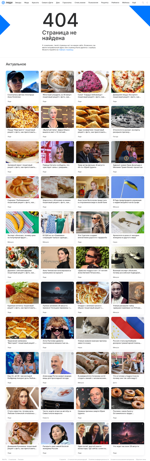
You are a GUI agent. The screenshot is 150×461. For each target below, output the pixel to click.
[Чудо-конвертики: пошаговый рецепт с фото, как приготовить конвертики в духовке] (92, 122)
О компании (12, 459)
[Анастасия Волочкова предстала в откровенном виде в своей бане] (92, 192)
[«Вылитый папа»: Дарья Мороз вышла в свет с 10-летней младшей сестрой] (57, 122)
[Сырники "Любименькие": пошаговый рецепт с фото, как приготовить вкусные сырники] (22, 192)
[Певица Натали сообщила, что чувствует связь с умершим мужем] (57, 157)
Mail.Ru (4, 459)
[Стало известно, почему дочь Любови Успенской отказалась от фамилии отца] (22, 403)
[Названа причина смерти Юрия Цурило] (92, 403)
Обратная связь (141, 459)
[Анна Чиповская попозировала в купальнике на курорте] (57, 263)
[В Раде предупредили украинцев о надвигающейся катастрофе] (127, 192)
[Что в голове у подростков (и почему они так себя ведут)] (127, 368)
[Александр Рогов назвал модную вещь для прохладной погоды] (57, 368)
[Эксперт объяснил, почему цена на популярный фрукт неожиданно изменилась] (22, 227)
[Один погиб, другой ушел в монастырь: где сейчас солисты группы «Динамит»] (92, 438)
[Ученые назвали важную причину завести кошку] (92, 333)
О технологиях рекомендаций (77, 459)
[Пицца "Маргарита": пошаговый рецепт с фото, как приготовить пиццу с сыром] (22, 122)
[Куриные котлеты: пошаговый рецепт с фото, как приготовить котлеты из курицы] (22, 298)
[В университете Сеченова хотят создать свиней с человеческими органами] (92, 368)
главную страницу (66, 50)
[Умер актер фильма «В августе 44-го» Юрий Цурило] (92, 157)
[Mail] (3, 2)
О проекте (63, 459)
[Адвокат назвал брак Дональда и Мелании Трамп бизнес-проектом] (127, 157)
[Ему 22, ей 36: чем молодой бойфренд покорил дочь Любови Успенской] (22, 368)
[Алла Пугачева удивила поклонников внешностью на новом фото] (57, 333)
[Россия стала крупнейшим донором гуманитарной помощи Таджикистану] (127, 333)
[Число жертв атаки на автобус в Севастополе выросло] (57, 403)
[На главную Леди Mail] (8, 2)
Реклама (20, 459)
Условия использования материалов (122, 459)
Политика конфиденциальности (99, 459)
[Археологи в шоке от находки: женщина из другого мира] (127, 227)
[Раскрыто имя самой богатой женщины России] (57, 438)
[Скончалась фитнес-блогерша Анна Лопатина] (22, 87)
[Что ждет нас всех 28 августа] (127, 438)
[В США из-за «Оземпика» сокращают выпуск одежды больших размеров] (57, 227)
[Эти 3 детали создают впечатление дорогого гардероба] (92, 227)
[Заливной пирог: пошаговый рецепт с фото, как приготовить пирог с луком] (22, 157)
